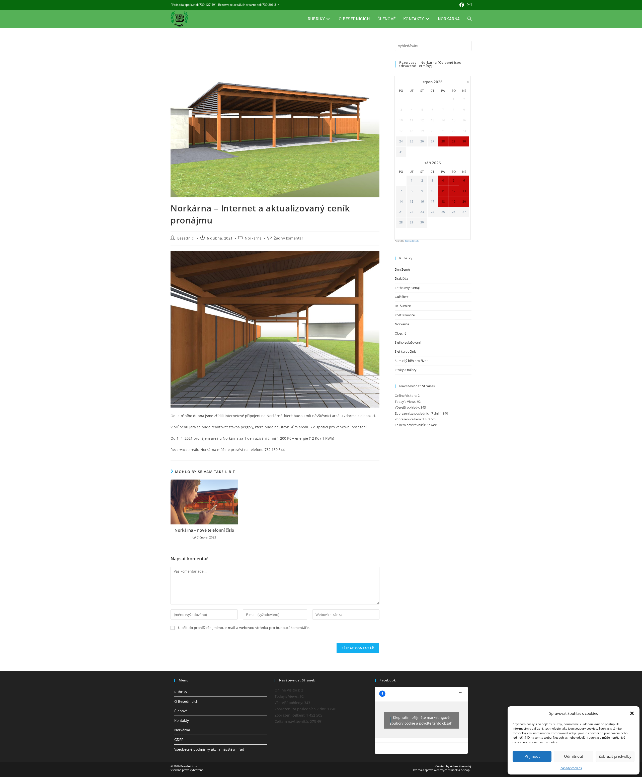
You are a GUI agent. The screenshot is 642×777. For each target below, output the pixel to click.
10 (432, 191)
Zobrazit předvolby (615, 756)
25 (411, 141)
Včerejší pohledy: (408, 407)
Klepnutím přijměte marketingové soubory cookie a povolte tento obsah (421, 720)
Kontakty (181, 720)
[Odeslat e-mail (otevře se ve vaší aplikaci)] (468, 4)
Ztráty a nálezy (406, 369)
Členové (181, 711)
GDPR (179, 739)
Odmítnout (573, 756)
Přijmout (532, 756)
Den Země (402, 269)
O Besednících (186, 701)
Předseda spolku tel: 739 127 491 (194, 5)
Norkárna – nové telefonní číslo (204, 530)
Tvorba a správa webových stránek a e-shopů (442, 770)
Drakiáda (401, 278)
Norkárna (253, 238)
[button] (631, 713)
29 (411, 222)
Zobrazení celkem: (408, 419)
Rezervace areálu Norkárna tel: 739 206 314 (249, 5)
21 (401, 212)
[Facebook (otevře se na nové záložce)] (461, 4)
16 (422, 202)
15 (411, 202)
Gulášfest (402, 296)
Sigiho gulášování (408, 342)
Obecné (400, 333)
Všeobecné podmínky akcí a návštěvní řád (209, 749)
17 (432, 202)
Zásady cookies (571, 768)
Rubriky (180, 691)
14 (401, 202)
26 (422, 141)
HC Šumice (403, 305)
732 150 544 (275, 449)
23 (422, 212)
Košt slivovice (405, 315)
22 (411, 212)
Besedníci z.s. (188, 766)
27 (432, 141)
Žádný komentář (288, 238)
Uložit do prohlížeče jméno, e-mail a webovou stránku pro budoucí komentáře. (244, 627)
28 (401, 222)
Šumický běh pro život (411, 360)
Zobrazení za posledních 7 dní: (417, 413)
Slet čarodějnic (405, 351)
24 (401, 141)
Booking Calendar (412, 241)
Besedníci (186, 238)
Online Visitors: (406, 395)
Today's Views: (406, 401)
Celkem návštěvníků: (410, 425)
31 (401, 152)
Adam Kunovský (460, 766)
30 (422, 222)
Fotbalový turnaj (407, 287)
